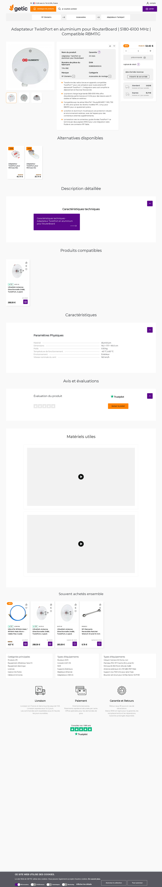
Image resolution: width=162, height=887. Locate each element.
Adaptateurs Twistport (115, 17)
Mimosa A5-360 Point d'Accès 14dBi (117, 659)
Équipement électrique (16, 659)
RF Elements (46, 17)
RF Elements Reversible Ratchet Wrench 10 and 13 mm (91, 621)
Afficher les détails (84, 884)
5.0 (10, 278)
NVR (59, 659)
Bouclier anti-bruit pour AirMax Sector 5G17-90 (122, 668)
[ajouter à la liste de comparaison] (110, 46)
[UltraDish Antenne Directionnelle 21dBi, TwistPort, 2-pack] (17, 268)
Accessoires (81, 17)
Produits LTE (13, 653)
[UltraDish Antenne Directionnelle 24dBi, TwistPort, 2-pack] (67, 607)
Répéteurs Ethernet (64, 665)
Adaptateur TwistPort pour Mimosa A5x (14, 166)
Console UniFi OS (64, 656)
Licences (11, 662)
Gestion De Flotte (14, 665)
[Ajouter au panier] (26, 299)
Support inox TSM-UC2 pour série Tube (118, 665)
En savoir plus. (94, 879)
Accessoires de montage (98, 76)
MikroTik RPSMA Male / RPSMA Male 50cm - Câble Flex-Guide (17, 621)
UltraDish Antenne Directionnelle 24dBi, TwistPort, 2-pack (65, 621)
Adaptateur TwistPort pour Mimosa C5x (32, 166)
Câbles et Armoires (15, 668)
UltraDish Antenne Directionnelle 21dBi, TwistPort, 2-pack (15, 283)
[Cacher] (150, 203)
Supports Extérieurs (65, 662)
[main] (19, 8)
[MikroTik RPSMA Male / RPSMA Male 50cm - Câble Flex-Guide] (17, 607)
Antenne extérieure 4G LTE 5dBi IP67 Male (120, 662)
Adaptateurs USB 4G (65, 668)
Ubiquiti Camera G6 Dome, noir (116, 653)
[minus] (126, 51)
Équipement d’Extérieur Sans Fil (20, 656)
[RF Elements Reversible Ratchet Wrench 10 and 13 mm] (91, 607)
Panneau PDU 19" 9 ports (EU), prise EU (119, 656)
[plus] (150, 51)
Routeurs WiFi (63, 653)
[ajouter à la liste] (114, 46)
